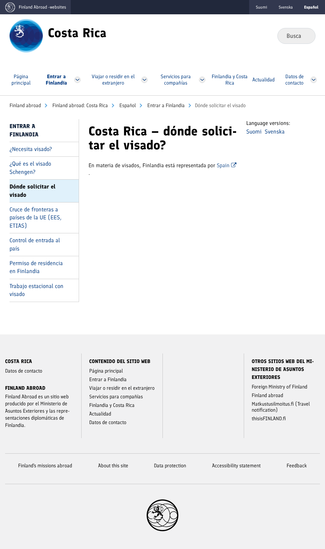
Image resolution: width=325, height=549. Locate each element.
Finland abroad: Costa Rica (79, 105)
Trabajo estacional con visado (36, 290)
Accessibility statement (236, 466)
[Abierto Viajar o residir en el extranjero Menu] (144, 79)
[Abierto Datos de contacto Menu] (313, 79)
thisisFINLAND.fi (269, 418)
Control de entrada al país (35, 244)
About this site (113, 466)
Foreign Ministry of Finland (279, 387)
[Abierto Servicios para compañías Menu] (202, 79)
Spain (224, 165)
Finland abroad (25, 105)
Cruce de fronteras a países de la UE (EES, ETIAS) (36, 217)
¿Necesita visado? (31, 149)
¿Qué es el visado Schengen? (30, 167)
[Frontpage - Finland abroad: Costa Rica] (26, 35)
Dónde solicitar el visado (33, 190)
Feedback (297, 466)
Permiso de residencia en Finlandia (36, 267)
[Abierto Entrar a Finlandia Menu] (77, 79)
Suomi (261, 7)
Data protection (170, 466)
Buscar (305, 35)
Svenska (286, 7)
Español (127, 105)
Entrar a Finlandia (165, 105)
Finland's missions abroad (45, 466)
